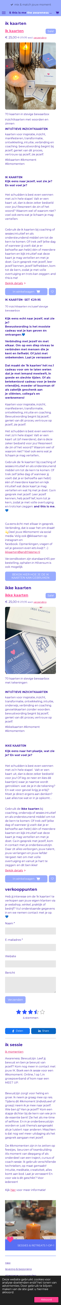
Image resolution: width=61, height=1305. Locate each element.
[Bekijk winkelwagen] (57, 12)
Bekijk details (14, 283)
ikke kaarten (16, 595)
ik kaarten (14, 31)
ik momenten (14, 1051)
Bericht (10, 972)
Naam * (10, 923)
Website (10, 956)
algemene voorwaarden (20, 1275)
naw (8, 1262)
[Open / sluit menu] (3, 12)
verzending (40, 37)
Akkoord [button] (46, 1299)
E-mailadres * (14, 939)
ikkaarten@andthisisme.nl (22, 552)
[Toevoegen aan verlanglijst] (52, 291)
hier (13, 1190)
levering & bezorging (18, 1269)
